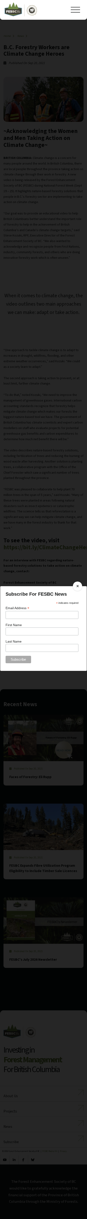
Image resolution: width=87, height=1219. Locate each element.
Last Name (14, 641)
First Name (14, 625)
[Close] (77, 586)
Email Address (17, 608)
